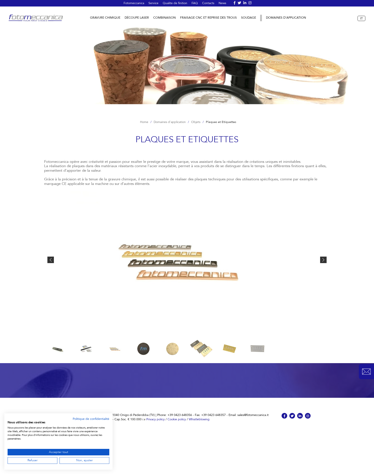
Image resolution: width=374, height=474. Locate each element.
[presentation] (50, 260)
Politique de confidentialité (91, 419)
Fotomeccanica (134, 3)
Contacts (208, 3)
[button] (366, 371)
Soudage (248, 18)
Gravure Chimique (105, 18)
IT (361, 18)
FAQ (195, 3)
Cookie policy (177, 419)
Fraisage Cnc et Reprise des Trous (208, 18)
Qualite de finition (175, 3)
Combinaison (164, 18)
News (222, 3)
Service (153, 3)
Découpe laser (137, 18)
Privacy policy (155, 419)
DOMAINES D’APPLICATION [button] (286, 18)
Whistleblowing (199, 419)
